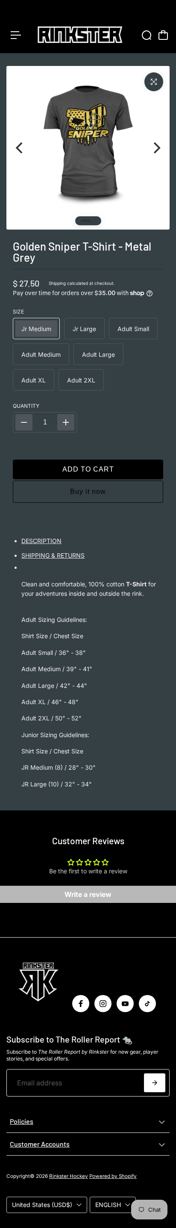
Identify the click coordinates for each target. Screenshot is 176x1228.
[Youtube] (125, 1003)
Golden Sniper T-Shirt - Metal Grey (82, 251)
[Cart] (163, 35)
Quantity (26, 406)
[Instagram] (102, 1003)
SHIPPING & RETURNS (53, 555)
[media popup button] (153, 81)
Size (18, 311)
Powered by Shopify (113, 1176)
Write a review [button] (88, 894)
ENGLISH (108, 1204)
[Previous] (20, 147)
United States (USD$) (42, 1204)
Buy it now (88, 491)
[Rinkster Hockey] (79, 35)
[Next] (156, 147)
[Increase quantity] (65, 422)
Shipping (57, 283)
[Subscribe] (155, 1083)
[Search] (146, 35)
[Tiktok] (147, 1003)
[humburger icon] (15, 35)
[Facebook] (80, 1003)
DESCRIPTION (41, 540)
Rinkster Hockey (68, 1176)
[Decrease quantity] (23, 422)
